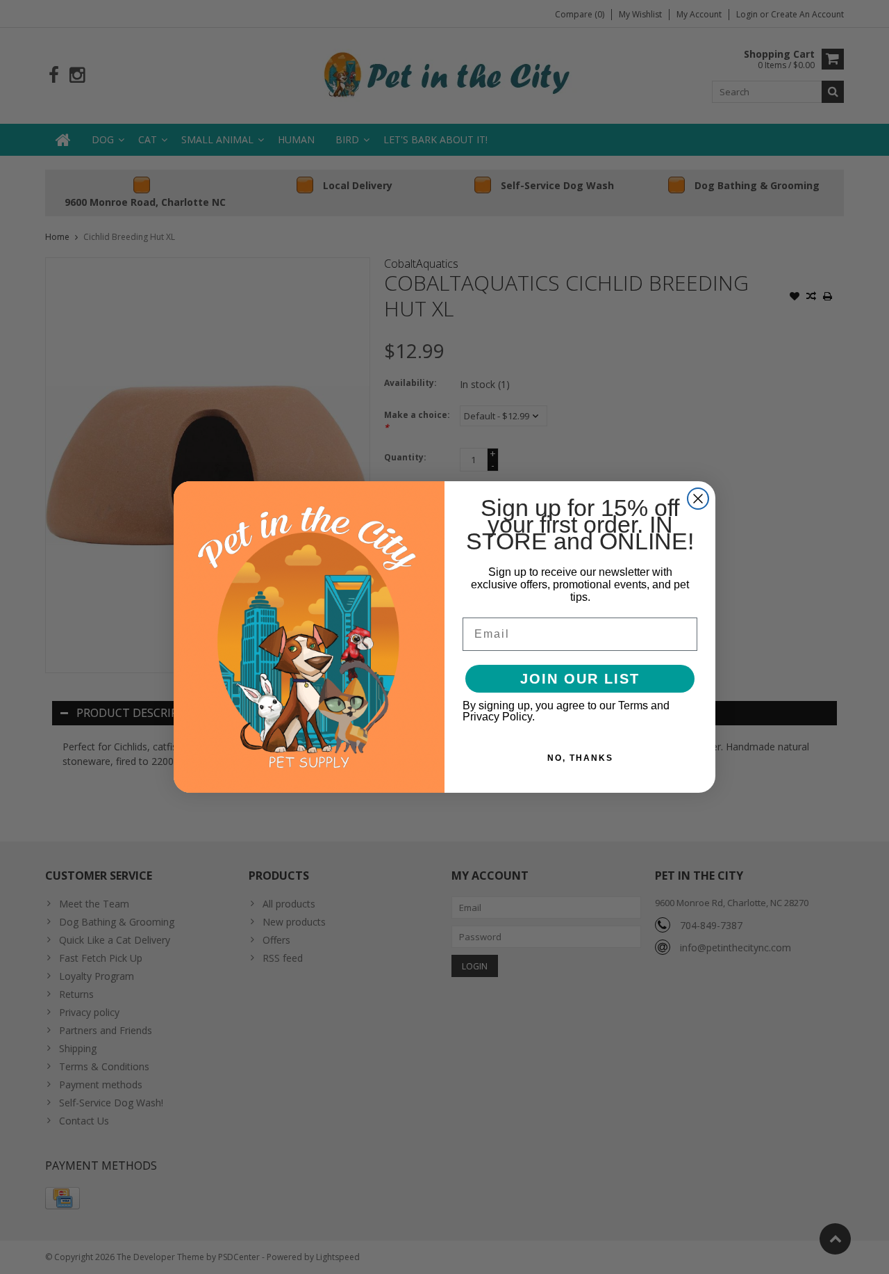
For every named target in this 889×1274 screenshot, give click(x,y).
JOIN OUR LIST (580, 678)
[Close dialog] (698, 498)
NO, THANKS (580, 758)
